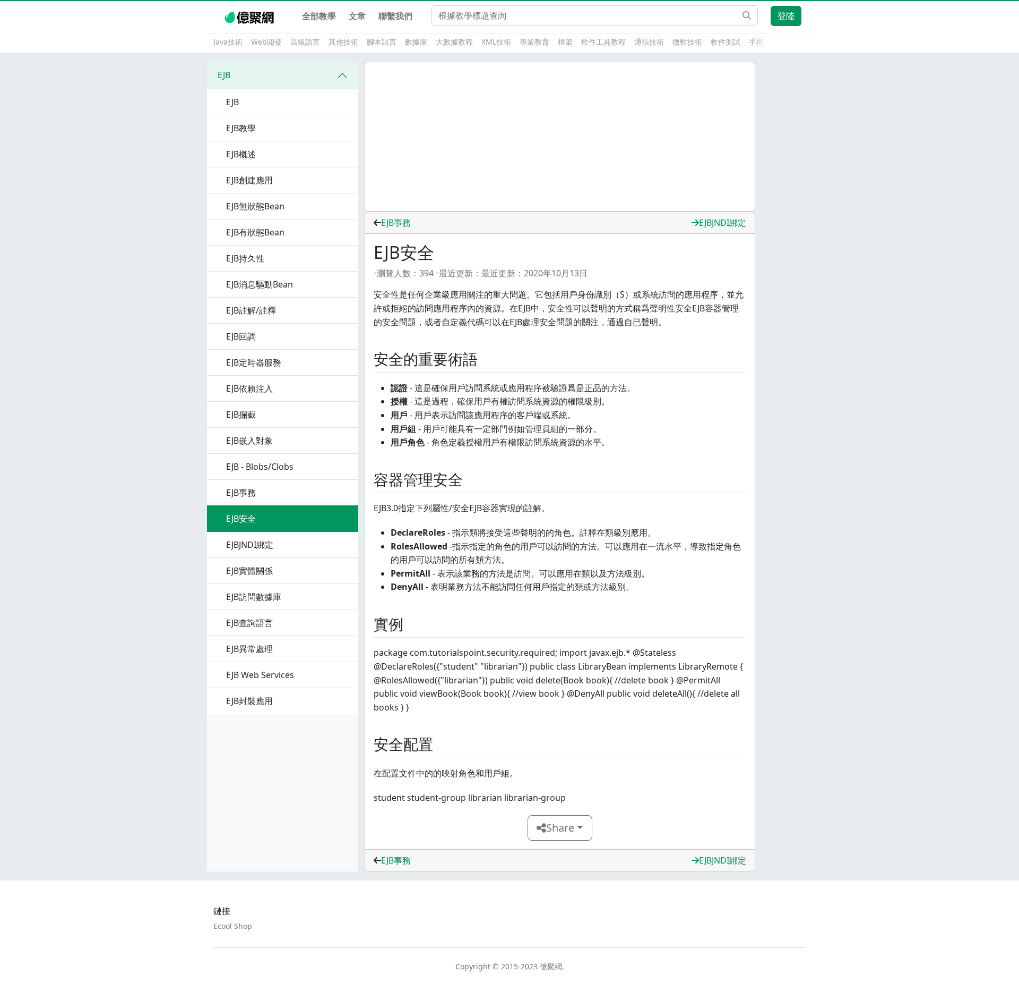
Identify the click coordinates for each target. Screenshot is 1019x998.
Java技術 (228, 42)
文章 (357, 16)
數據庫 (416, 42)
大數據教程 (454, 42)
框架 (565, 42)
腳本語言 (381, 42)
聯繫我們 (395, 16)
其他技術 (343, 42)
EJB (224, 75)
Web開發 (266, 42)
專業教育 (534, 42)
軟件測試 (725, 42)
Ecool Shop (232, 926)
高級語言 (305, 42)
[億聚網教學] (250, 16)
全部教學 (319, 16)
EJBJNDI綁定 (722, 223)
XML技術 (496, 42)
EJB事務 (396, 223)
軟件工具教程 (603, 42)
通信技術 (649, 42)
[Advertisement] (560, 136)
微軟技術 (687, 42)
